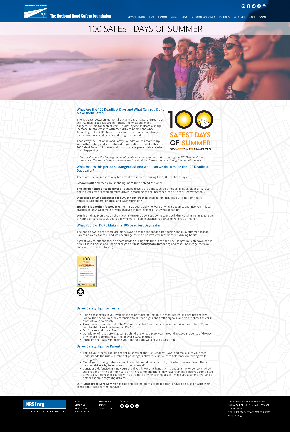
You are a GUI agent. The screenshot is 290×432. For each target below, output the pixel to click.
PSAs (151, 16)
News (184, 16)
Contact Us (79, 404)
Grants (262, 16)
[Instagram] (243, 7)
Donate (102, 404)
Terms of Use (106, 408)
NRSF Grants (80, 408)
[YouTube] (259, 7)
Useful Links (240, 16)
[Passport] (264, 7)
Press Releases (81, 411)
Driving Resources (136, 16)
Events (174, 16)
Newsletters (105, 401)
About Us (79, 401)
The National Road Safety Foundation (80, 16)
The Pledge (224, 16)
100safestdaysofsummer (148, 244)
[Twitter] (254, 7)
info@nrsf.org (235, 415)
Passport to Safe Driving (203, 16)
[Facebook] (248, 7)
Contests (162, 16)
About (252, 16)
